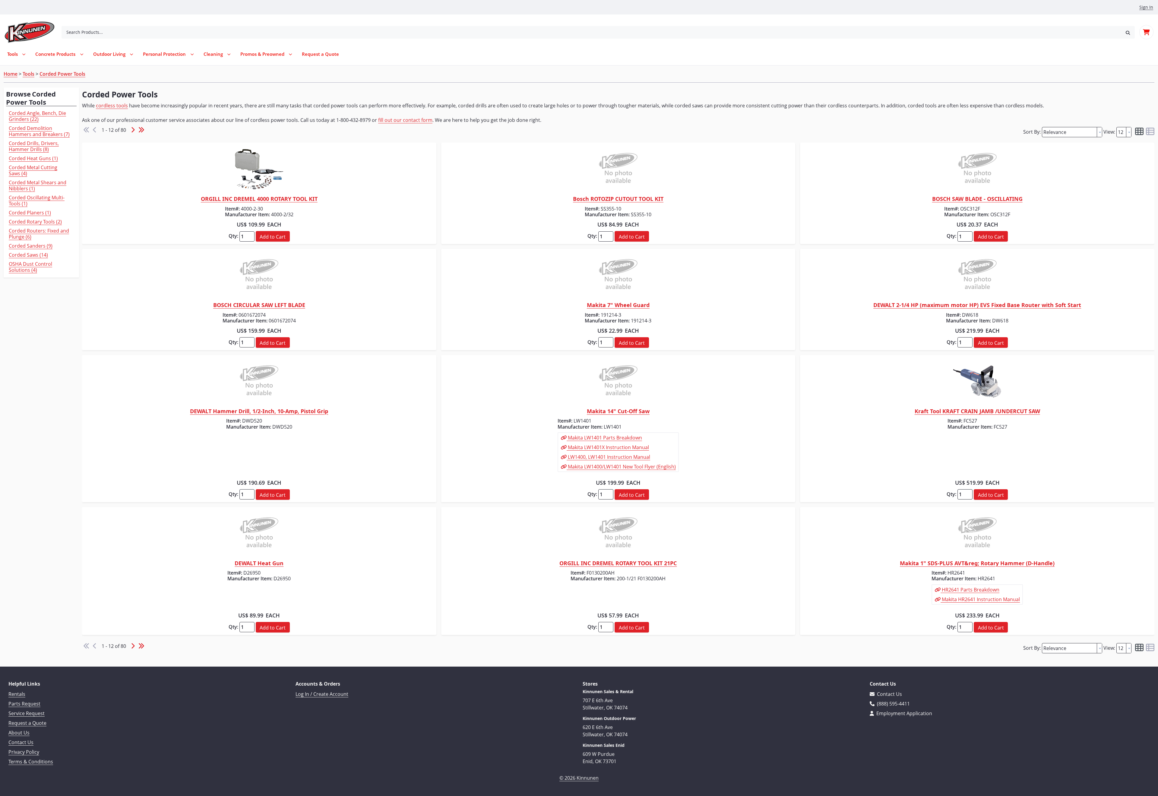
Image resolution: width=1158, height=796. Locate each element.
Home (10, 74)
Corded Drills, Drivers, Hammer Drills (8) (34, 146)
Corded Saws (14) (28, 255)
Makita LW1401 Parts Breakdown (604, 437)
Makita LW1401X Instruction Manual (608, 447)
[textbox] (1069, 132)
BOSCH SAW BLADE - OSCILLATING (977, 199)
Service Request (26, 713)
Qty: (233, 236)
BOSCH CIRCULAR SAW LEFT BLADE (259, 305)
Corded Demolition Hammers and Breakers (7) (39, 131)
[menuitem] (320, 54)
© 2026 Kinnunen (579, 778)
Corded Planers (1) (30, 212)
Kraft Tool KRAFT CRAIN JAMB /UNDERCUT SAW (977, 411)
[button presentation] (1099, 132)
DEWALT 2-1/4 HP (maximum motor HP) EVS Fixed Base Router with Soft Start (977, 305)
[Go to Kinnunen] (33, 32)
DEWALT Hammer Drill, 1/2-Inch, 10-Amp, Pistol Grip (259, 411)
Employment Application (903, 713)
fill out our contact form (405, 120)
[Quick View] (259, 169)
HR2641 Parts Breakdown (970, 589)
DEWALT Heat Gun (259, 563)
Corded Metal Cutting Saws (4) (33, 170)
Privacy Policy (23, 752)
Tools (28, 74)
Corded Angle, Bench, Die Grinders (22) (37, 116)
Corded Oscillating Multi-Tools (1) (37, 200)
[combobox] (591, 32)
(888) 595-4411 (893, 703)
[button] (1128, 32)
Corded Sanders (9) (30, 246)
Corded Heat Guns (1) (33, 158)
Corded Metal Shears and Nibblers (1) (37, 185)
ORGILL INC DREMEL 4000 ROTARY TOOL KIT (259, 199)
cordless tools (112, 105)
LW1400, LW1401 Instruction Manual (608, 457)
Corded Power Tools (62, 74)
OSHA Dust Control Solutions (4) (30, 267)
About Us (19, 732)
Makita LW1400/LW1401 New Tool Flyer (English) (621, 466)
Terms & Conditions (30, 761)
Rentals (16, 694)
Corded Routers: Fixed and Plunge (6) (39, 233)
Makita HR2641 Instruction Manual (980, 599)
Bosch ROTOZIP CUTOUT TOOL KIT (618, 199)
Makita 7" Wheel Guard (618, 305)
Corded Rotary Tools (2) (35, 221)
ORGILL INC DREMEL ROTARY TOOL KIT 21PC (618, 563)
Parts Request (24, 703)
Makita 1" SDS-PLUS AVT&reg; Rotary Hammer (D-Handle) (977, 563)
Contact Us (20, 742)
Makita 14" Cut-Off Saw (618, 411)
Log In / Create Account (322, 694)
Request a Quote (27, 723)
